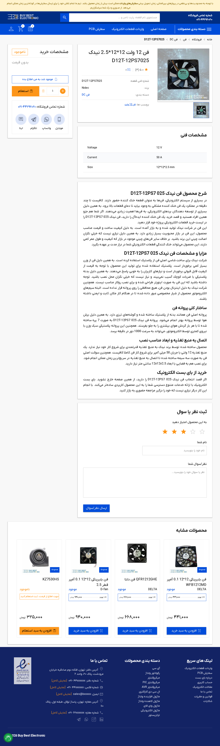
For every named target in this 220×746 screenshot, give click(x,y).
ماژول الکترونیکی (150, 710)
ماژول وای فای (152, 706)
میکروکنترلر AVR (151, 687)
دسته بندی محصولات (191, 29)
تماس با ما (206, 691)
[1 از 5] (165, 431)
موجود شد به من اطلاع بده (37, 79)
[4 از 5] (192, 431)
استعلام (23, 91)
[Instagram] (93, 720)
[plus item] (62, 91)
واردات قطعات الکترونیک (128, 29)
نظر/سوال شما (197, 464)
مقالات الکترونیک (202, 687)
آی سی (156, 668)
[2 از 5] (174, 431)
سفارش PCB (97, 29)
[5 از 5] (202, 431)
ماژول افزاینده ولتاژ (149, 696)
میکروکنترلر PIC (151, 682)
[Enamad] (22, 683)
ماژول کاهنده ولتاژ (149, 701)
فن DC (174, 39)
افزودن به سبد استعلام (86, 631)
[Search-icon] (64, 17)
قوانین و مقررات (203, 696)
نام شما (202, 442)
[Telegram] (78, 720)
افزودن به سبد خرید (184, 631)
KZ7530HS (99, 579)
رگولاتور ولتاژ (152, 673)
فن (184, 39)
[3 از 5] (183, 431)
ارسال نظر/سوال (96, 508)
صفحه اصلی (159, 29)
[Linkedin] (101, 720)
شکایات (207, 701)
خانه (209, 39)
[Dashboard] (11, 29)
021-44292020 (204, 19)
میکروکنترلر (154, 678)
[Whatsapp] (86, 720)
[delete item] (43, 91)
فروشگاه (197, 39)
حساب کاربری (204, 682)
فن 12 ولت (130, 104)
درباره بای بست (203, 678)
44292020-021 (27, 107)
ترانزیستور (154, 715)
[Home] (23, 17)
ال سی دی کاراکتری (149, 691)
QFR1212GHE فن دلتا (189, 579)
